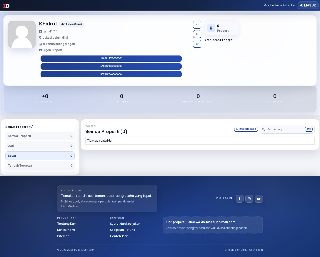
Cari (308, 129)
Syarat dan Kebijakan (125, 224)
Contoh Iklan (119, 236)
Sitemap (63, 236)
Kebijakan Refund (122, 230)
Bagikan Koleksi (247, 129)
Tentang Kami (67, 224)
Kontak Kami (66, 230)
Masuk (309, 5)
